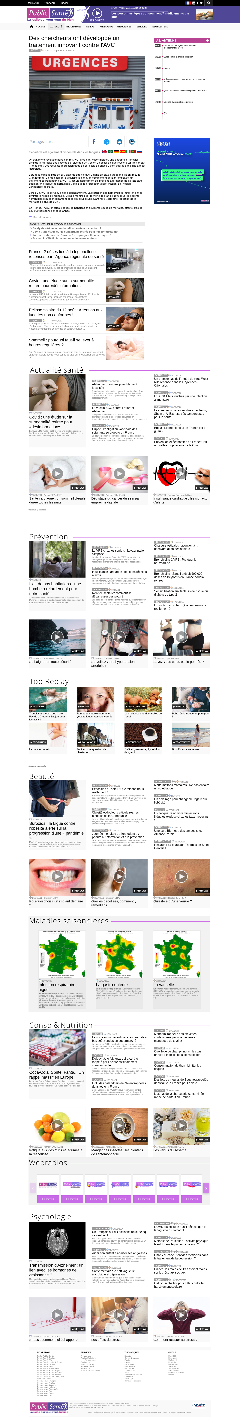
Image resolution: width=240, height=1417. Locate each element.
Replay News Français (46, 1381)
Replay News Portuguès (47, 1389)
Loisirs (127, 1362)
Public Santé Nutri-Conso (48, 1368)
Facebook (172, 1358)
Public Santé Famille (46, 1364)
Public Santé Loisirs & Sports (49, 1362)
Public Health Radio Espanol (49, 1373)
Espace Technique (176, 1373)
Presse (171, 1375)
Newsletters (173, 1364)
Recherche (85, 1362)
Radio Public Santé (45, 1356)
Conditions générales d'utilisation (115, 1412)
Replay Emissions (88, 1358)
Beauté (127, 1356)
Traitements (129, 1370)
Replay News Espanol (46, 1385)
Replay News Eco (44, 1391)
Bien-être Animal (44, 1379)
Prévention (129, 1364)
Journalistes (173, 1368)
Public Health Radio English (49, 1370)
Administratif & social (133, 1375)
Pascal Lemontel (65, 50)
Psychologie (129, 1366)
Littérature (128, 1377)
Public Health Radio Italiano (49, 1375)
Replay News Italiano (46, 1387)
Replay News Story (45, 1395)
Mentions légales (94, 1412)
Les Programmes (88, 1360)
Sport (126, 1373)
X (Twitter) (172, 1360)
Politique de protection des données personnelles (148, 1412)
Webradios (85, 1368)
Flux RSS (172, 1356)
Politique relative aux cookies (180, 1412)
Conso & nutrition (132, 1358)
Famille (127, 1360)
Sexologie (128, 1379)
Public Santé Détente (46, 1360)
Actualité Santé (87, 1366)
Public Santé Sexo (45, 1366)
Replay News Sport (45, 1393)
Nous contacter (87, 1364)
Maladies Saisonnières (90, 1370)
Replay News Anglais (46, 1383)
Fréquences (86, 1356)
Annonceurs (173, 1370)
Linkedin (172, 1362)
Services (172, 1366)
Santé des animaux (132, 1381)
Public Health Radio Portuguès (50, 1377)
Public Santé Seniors (46, 1358)
